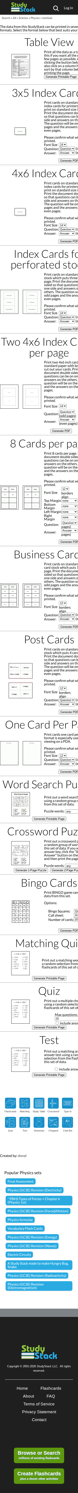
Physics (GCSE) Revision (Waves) (32, 1246)
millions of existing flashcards (39, 1455)
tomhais (47, 18)
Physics (35, 18)
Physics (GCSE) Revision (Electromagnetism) (26, 1286)
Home (22, 1388)
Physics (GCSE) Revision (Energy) (32, 1237)
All (14, 18)
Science (23, 18)
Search (6, 18)
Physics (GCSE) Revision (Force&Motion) (38, 1211)
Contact (39, 1419)
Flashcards (51, 1388)
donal (22, 1155)
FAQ (51, 1396)
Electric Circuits (19, 1254)
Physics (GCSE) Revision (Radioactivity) (37, 1275)
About (28, 1396)
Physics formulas (20, 1220)
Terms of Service (39, 1404)
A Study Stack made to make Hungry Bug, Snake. (38, 1265)
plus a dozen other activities (39, 1475)
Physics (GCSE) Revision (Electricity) (35, 1190)
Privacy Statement (39, 1412)
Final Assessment (21, 1181)
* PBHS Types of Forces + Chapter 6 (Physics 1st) (34, 1200)
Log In (68, 8)
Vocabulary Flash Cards (25, 1228)
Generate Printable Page (49, 818)
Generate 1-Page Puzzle (31, 870)
